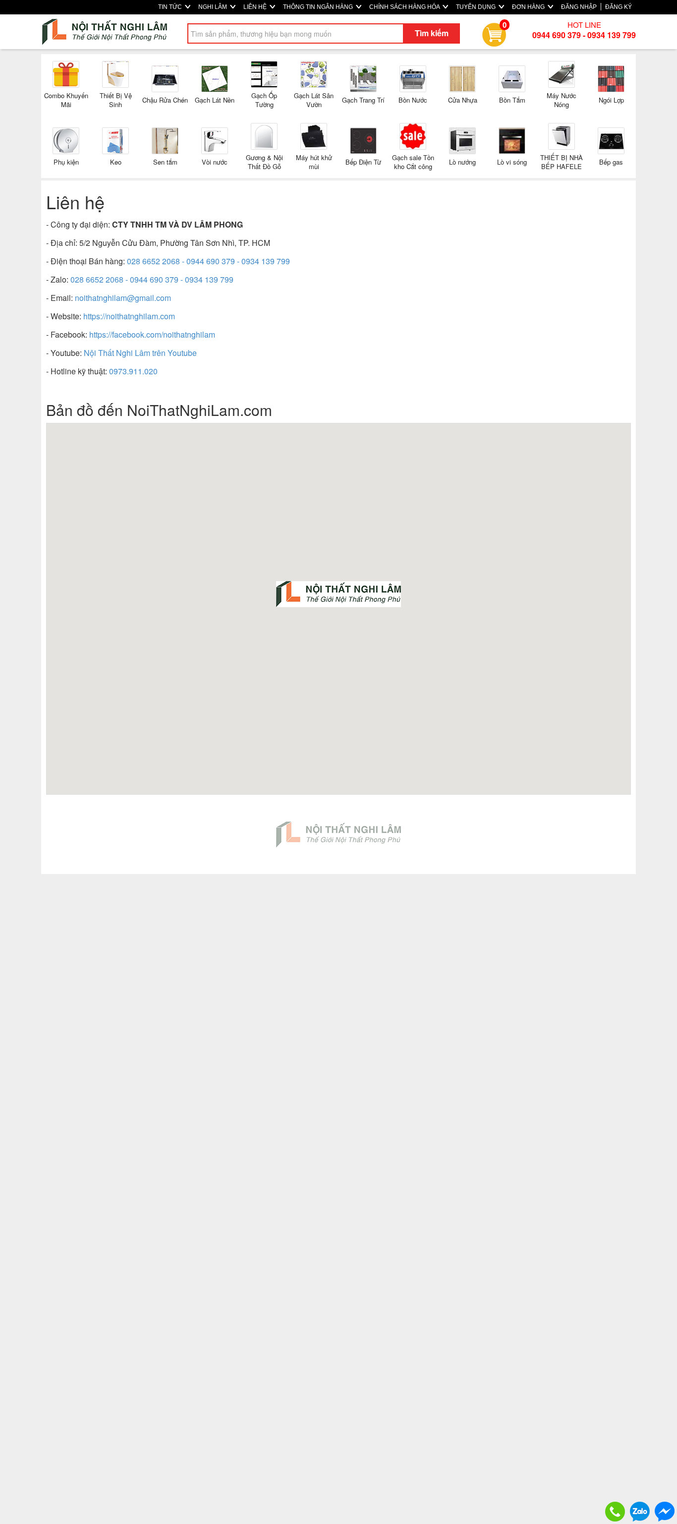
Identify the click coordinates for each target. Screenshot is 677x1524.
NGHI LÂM (213, 6)
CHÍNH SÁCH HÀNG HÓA (405, 6)
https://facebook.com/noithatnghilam (152, 334)
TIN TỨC (170, 6)
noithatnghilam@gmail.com (123, 297)
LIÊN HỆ (255, 6)
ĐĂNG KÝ (618, 6)
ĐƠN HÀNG (529, 6)
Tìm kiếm (432, 33)
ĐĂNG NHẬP (579, 6)
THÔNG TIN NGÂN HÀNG (318, 6)
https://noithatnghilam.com (129, 316)
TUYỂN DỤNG (476, 6)
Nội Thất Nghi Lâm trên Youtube (140, 352)
